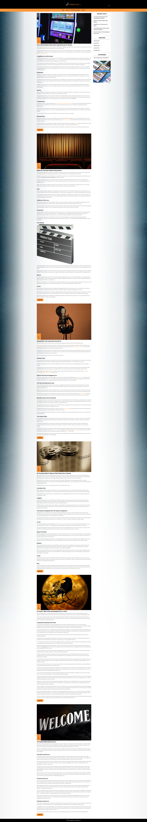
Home (63, 10)
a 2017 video (82, 393)
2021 (76, 429)
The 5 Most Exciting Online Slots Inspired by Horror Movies (54, 45)
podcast (67, 431)
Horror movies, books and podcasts (101, 57)
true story (57, 59)
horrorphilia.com (77, 820)
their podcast (67, 408)
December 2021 (97, 50)
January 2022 (96, 47)
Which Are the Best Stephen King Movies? (49, 170)
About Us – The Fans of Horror (73, 10)
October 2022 (96, 40)
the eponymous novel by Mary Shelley (63, 103)
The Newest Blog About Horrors (46, 741)
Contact (83, 10)
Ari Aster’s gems (66, 119)
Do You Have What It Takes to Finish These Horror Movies (54, 473)
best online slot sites (42, 53)
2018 (56, 429)
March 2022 (96, 43)
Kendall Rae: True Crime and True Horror (49, 341)
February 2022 (97, 45)
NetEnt (76, 123)
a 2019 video (80, 377)
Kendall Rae (39, 345)
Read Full (40, 130)
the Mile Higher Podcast (78, 346)
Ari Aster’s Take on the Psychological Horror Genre (52, 611)
